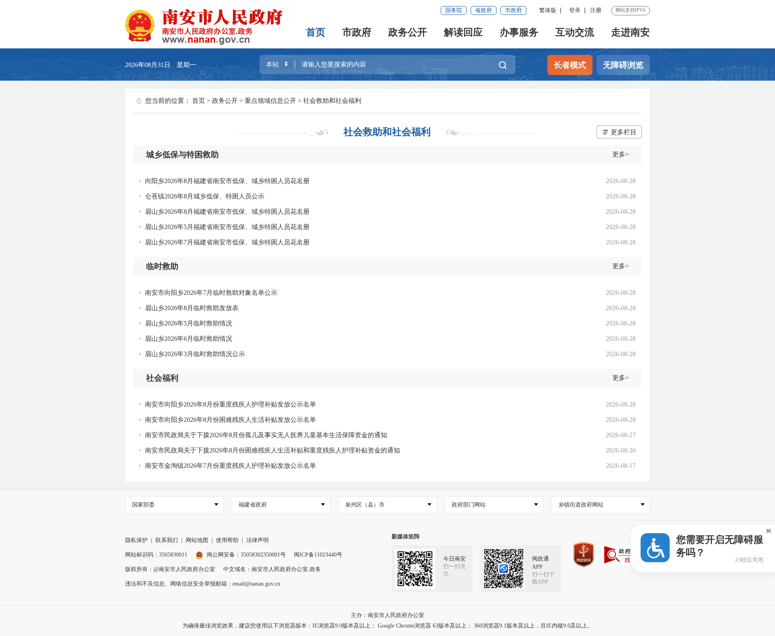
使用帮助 (227, 540)
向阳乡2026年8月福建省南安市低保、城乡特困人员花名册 (227, 180)
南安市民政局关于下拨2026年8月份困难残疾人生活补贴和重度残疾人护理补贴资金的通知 (272, 450)
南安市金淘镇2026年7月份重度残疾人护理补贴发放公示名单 (230, 465)
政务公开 (407, 32)
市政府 (513, 10)
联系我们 (166, 540)
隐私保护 (136, 540)
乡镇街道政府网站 (580, 505)
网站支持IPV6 (630, 10)
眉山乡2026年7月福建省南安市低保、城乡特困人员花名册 (227, 242)
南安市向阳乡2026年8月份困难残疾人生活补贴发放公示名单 (230, 419)
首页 (315, 32)
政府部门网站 (469, 505)
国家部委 (143, 505)
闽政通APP (540, 563)
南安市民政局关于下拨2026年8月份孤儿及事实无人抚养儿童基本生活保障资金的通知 (266, 435)
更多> (620, 154)
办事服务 (519, 32)
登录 (574, 10)
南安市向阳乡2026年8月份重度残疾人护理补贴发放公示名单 (230, 404)
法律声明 (257, 540)
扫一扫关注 (454, 570)
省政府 (483, 10)
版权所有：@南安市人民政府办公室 (170, 569)
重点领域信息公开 (270, 100)
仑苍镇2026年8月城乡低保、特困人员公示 (204, 196)
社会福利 (162, 377)
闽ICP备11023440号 (318, 555)
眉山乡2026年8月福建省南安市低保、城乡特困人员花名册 (227, 211)
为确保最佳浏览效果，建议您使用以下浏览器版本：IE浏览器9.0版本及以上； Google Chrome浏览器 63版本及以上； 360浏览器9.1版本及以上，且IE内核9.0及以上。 (387, 626)
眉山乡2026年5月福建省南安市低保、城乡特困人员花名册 (227, 226)
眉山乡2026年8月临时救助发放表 (192, 307)
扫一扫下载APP (543, 578)
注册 (595, 10)
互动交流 (574, 32)
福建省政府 (253, 505)
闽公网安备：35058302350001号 (246, 555)
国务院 (453, 10)
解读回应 (463, 32)
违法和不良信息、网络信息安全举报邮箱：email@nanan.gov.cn (202, 584)
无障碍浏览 (623, 64)
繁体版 (547, 10)
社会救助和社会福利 (332, 100)
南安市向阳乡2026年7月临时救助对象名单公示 (211, 292)
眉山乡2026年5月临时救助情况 (188, 323)
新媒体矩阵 (406, 537)
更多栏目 (624, 132)
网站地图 (197, 540)
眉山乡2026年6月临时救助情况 (188, 338)
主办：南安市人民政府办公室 (387, 615)
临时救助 (162, 266)
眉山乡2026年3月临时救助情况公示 (195, 353)
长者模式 (570, 64)
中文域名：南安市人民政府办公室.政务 (272, 569)
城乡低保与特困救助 (182, 154)
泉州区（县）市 (365, 505)
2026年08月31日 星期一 (160, 64)
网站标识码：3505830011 (156, 555)
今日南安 (454, 559)
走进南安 (630, 32)
